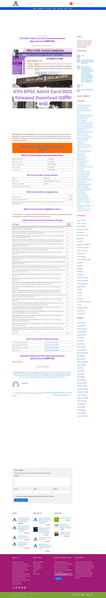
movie (78, 262)
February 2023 (81, 383)
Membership (40, 8)
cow (82, 85)
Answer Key (80, 226)
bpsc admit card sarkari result (20, 375)
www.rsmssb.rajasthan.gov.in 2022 (83, 202)
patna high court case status (83, 145)
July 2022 (79, 404)
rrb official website (81, 164)
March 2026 (80, 325)
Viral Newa (80, 310)
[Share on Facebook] (36, 367)
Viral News (80, 313)
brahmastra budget (81, 120)
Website (55, 489)
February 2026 (81, 329)
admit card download (82, 105)
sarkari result (80, 169)
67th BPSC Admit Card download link (46, 372)
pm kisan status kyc (81, 156)
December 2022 (81, 389)
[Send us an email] (22, 587)
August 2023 (80, 365)
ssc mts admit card (81, 181)
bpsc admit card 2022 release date (63, 374)
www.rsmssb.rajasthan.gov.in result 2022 (83, 206)
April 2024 (80, 356)
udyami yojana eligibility (82, 187)
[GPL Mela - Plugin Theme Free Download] (18, 3)
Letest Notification (82, 259)
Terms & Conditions (38, 562)
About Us (35, 570)
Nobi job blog (85, 139)
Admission (80, 220)
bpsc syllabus (67, 375)
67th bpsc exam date (59, 372)
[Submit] (71, 3)
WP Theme (48, 8)
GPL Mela (50, 45)
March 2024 (80, 359)
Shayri (78, 289)
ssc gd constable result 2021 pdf (84, 179)
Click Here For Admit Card (51, 342)
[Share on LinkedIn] (48, 367)
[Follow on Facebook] (13, 587)
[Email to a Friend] (42, 367)
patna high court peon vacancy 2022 (84, 148)
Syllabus (79, 298)
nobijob (79, 139)
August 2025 (80, 335)
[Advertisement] (53, 21)
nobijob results (80, 142)
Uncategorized (81, 307)
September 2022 (81, 398)
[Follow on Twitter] (19, 587)
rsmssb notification (81, 166)
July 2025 (79, 337)
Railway (79, 271)
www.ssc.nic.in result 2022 (83, 210)
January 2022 (80, 413)
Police (78, 268)
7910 (82, 55)
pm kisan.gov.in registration (83, 151)
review (79, 274)
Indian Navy (80, 256)
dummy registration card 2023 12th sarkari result (84, 129)
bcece (89, 105)
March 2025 (80, 347)
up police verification (82, 194)
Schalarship (80, 286)
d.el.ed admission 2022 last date (84, 125)
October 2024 (81, 350)
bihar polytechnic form (82, 118)
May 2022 (79, 410)
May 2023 (79, 374)
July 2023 (79, 368)
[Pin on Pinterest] (45, 367)
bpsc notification (60, 375)
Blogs (65, 8)
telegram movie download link (84, 184)
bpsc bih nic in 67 (31, 375)
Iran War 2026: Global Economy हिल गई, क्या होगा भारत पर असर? (87, 61)
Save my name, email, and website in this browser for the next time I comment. (35, 496)
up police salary (87, 189)
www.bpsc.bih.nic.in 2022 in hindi (57, 377)
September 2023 (81, 362)
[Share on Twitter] (39, 367)
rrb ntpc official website (82, 161)
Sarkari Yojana (81, 283)
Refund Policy (37, 566)
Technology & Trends (82, 301)
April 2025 (80, 344)
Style (78, 295)
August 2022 (80, 401)
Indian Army (80, 253)
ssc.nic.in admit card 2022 (83, 174)
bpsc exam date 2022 (40, 375)
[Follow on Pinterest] (25, 587)
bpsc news (54, 375)
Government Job (81, 247)
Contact (35, 593)
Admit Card (41, 36)
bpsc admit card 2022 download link (47, 374)
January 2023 (80, 386)
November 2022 (81, 392)
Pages (70, 8)
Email (35, 489)
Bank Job (79, 232)
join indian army (88, 132)
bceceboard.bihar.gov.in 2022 (83, 110)
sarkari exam (90, 166)
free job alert (80, 132)
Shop (54, 8)
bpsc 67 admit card (23, 374)
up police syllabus (81, 192)
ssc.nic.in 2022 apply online (83, 171)
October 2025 (81, 331)
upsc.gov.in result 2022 (82, 197)
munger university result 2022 (84, 137)
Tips (78, 304)
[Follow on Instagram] (16, 587)
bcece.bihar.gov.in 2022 (82, 108)
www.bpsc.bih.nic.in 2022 (44, 377)
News (78, 265)
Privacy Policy (37, 564)
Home (34, 8)
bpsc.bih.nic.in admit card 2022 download (29, 377)
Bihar (78, 113)
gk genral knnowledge (83, 244)
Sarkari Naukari (81, 277)
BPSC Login (48, 375)
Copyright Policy (37, 568)
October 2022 (81, 395)
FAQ (34, 572)
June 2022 (80, 407)
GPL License (36, 574)
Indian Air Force (81, 250)
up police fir (79, 189)
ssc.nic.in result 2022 (82, 176)
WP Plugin (60, 8)
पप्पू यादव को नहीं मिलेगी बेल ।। (87, 90)
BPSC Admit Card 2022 (33, 374)
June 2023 (80, 371)
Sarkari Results (81, 280)
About (30, 593)
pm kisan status (80, 154)
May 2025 (79, 341)
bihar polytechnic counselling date (84, 115)
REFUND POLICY (16, 593)
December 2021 (81, 416)
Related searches (81, 159)
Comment (17, 475)
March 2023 (80, 380)
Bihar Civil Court (81, 235)
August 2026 (80, 322)
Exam (45, 36)
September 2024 (81, 353)
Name (16, 489)
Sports (78, 292)
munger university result (82, 134)
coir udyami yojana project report (84, 123)
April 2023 (80, 377)
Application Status (82, 229)
